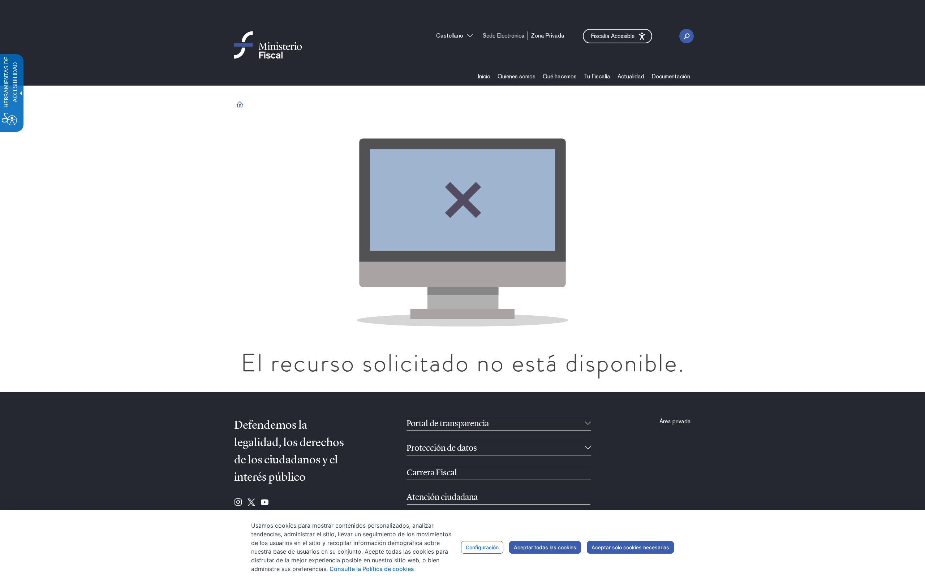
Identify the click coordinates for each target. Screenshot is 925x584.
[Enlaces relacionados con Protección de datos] (588, 448)
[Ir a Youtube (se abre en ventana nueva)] (265, 502)
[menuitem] (484, 77)
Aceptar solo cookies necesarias (630, 547)
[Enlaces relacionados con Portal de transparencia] (588, 424)
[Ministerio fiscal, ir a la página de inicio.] (268, 44)
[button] (617, 36)
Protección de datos (441, 448)
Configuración (482, 547)
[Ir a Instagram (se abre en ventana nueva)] (238, 502)
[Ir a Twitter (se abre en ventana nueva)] (251, 502)
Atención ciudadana (442, 497)
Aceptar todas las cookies (545, 547)
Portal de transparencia (447, 424)
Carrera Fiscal (431, 473)
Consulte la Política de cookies (372, 568)
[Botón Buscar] (686, 36)
